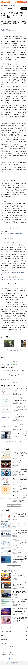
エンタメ (6, 5)
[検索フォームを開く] (15, 2)
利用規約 (3, 649)
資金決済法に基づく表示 (8, 654)
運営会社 (3, 643)
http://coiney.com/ (20, 322)
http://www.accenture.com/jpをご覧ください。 (13, 279)
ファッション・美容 (21, 5)
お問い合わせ (14, 375)
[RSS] (18, 659)
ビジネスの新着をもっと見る (14, 566)
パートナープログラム (7, 646)
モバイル (10, 357)
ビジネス (15, 357)
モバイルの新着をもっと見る (14, 505)
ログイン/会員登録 (22, 1)
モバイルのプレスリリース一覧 (13, 627)
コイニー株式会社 (5, 29)
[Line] (14, 364)
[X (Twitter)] (11, 364)
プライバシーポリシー (7, 652)
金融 (22, 361)
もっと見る (23, 449)
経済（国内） (16, 361)
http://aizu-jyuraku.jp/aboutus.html (13, 233)
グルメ (10, 5)
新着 (2, 5)
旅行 (14, 5)
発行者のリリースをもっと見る (14, 441)
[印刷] (17, 364)
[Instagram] (15, 659)
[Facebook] (8, 364)
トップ (2, 627)
